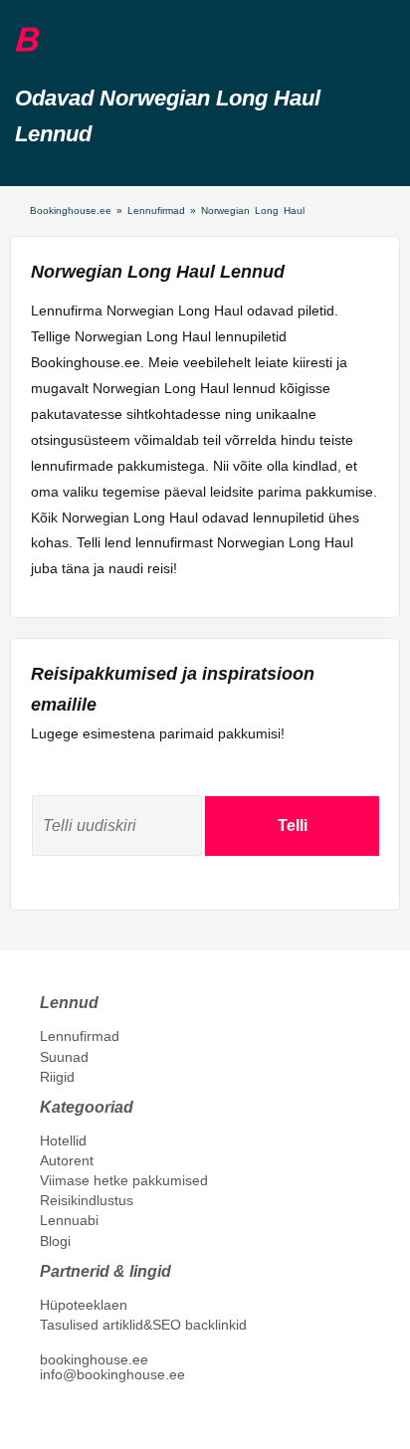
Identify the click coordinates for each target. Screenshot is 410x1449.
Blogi (55, 1241)
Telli (293, 825)
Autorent (67, 1160)
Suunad (64, 1057)
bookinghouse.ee (94, 1359)
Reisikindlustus (86, 1200)
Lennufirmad (156, 210)
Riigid (57, 1077)
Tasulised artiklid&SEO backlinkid (143, 1325)
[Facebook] (48, 1420)
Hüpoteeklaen (83, 1305)
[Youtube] (69, 1420)
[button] (63, 40)
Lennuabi (69, 1220)
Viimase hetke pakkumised (124, 1180)
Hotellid (63, 1140)
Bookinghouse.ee (70, 210)
